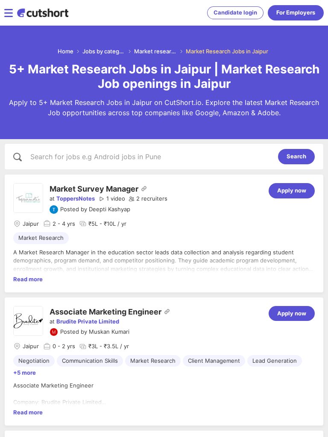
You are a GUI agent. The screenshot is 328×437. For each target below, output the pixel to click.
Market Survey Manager (94, 188)
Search (296, 156)
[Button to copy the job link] (144, 188)
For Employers (295, 12)
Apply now (291, 190)
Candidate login (235, 12)
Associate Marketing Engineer (105, 311)
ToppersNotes (75, 198)
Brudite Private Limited (87, 321)
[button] (112, 199)
